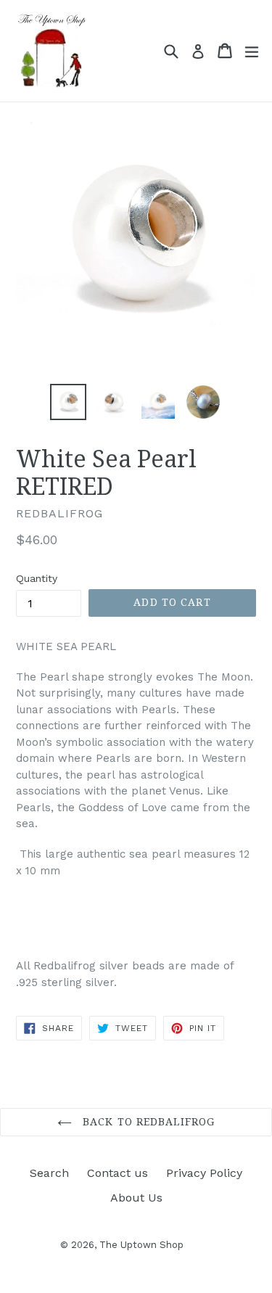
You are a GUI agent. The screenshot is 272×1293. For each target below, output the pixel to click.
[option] (68, 402)
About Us (136, 1197)
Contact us (117, 1173)
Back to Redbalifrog (147, 1122)
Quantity (36, 578)
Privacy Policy (204, 1173)
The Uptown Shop (141, 1244)
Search (49, 1173)
